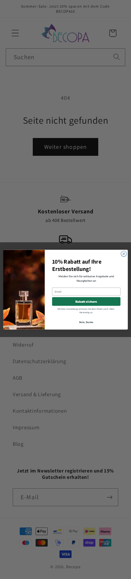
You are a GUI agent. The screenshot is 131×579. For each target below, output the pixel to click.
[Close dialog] (124, 254)
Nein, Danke (86, 322)
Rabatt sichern (86, 301)
